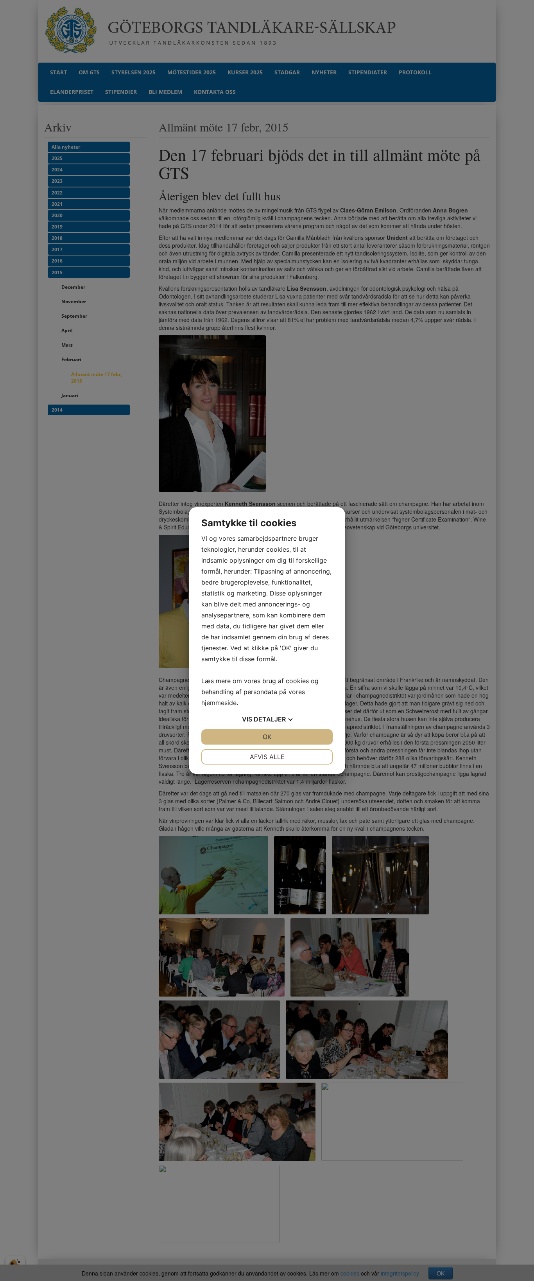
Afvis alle (267, 757)
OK (267, 737)
